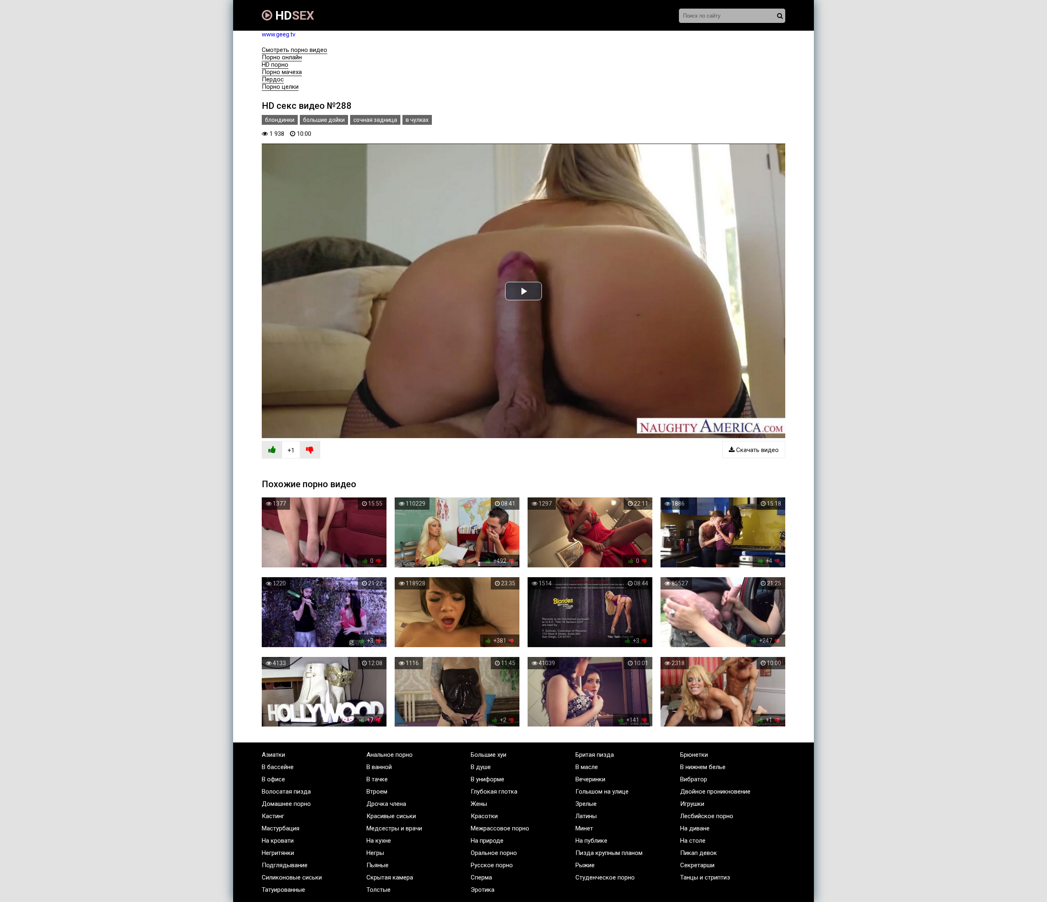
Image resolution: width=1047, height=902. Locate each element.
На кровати (278, 840)
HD (293, 15)
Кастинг (273, 816)
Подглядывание (285, 865)
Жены (479, 804)
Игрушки (692, 804)
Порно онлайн (282, 57)
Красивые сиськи (391, 816)
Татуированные (283, 889)
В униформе (487, 779)
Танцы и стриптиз (705, 877)
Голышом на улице (602, 791)
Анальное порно (389, 754)
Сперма (481, 877)
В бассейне (278, 767)
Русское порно (492, 865)
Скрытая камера (389, 877)
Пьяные (377, 865)
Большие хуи (488, 754)
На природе (487, 840)
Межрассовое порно (500, 828)
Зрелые (586, 804)
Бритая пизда (594, 754)
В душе (481, 767)
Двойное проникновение (715, 791)
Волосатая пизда (286, 791)
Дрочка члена (386, 804)
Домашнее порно (286, 804)
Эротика (482, 889)
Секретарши (697, 865)
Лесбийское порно (706, 816)
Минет (584, 828)
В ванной (379, 767)
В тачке (377, 779)
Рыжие (585, 865)
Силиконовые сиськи (292, 877)
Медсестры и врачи (394, 828)
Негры (375, 853)
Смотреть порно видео (294, 50)
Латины (586, 816)
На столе (692, 840)
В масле (586, 767)
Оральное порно (494, 853)
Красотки (484, 816)
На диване (695, 828)
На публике (591, 840)
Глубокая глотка (494, 791)
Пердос (273, 79)
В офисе (273, 779)
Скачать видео (757, 450)
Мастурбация (280, 828)
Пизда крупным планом (609, 853)
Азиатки (273, 754)
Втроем (376, 791)
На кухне (378, 840)
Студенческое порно (605, 877)
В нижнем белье (703, 767)
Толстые (378, 889)
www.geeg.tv (278, 34)
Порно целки (280, 86)
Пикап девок (698, 853)
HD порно (275, 64)
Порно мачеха (282, 72)
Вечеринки (590, 779)
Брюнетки (694, 754)
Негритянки (278, 853)
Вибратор (693, 779)
